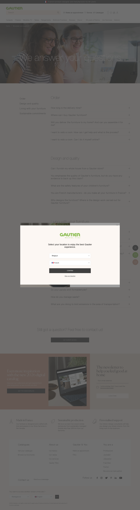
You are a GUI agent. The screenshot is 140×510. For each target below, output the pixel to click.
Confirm (70, 270)
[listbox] (70, 255)
